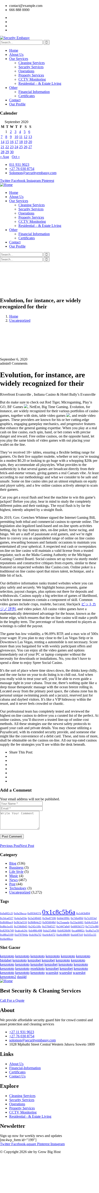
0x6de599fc (63, 918)
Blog (12, 863)
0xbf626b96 (64, 930)
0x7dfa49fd (77, 918)
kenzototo (7, 956)
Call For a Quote (12, 1000)
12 (25, 137)
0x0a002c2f (6, 913)
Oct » (16, 157)
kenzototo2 (8, 977)
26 (25, 147)
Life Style (16, 872)
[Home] (6, 185)
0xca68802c (78, 930)
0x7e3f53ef (90, 918)
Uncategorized (19, 320)
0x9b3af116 (20, 922)
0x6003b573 (77, 926)
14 (2, 142)
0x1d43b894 (83, 913)
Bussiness (16, 867)
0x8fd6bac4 (6, 922)
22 (7, 147)
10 (16, 137)
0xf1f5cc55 (90, 935)
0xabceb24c (21, 930)
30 (12, 152)
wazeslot (52, 973)
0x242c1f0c (34, 926)
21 (2, 147)
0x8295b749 (7, 930)
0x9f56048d (49, 922)
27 (30, 147)
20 (30, 142)
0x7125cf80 (92, 926)
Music (13, 876)
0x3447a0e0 (63, 926)
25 (21, 147)
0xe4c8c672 (48, 935)
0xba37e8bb (49, 930)
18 (21, 142)
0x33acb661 (77, 922)
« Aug (4, 157)
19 (25, 142)
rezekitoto (37, 968)
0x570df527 (48, 926)
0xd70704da (21, 935)
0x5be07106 (49, 918)
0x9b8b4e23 (34, 922)
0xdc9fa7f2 (35, 935)
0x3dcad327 (6, 918)
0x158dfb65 (20, 926)
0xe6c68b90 (63, 935)
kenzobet (34, 960)
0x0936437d (34, 913)
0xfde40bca (6, 939)
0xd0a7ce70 (92, 930)
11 (21, 137)
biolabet (6, 960)
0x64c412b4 (91, 922)
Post (12, 884)
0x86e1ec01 (6, 926)
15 (7, 142)
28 (2, 152)
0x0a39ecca (20, 913)
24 (16, 147)
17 (16, 142)
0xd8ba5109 (7, 935)
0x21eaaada (63, 922)
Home (13, 316)
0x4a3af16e (20, 918)
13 (30, 137)
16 (12, 142)
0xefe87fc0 (77, 935)
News (13, 880)
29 (7, 152)
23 (12, 147)
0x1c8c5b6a (58, 912)
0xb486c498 (35, 930)
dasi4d (21, 977)
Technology (17, 888)
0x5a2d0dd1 (34, 918)
